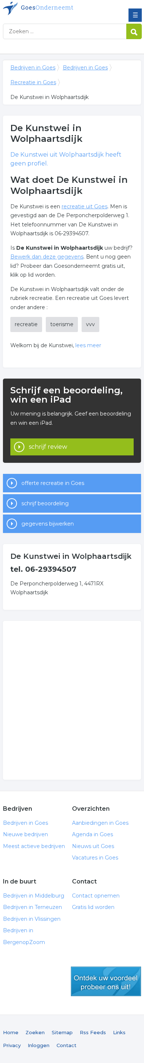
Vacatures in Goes (95, 857)
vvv (90, 324)
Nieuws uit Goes (93, 846)
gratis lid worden (106, 981)
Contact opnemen (96, 895)
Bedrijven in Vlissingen (32, 919)
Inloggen (38, 1045)
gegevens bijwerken (47, 523)
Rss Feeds (93, 1032)
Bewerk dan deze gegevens (46, 256)
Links (119, 1032)
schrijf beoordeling (45, 503)
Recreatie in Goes (33, 82)
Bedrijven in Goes (56, 8)
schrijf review (48, 446)
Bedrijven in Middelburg (33, 895)
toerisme (61, 324)
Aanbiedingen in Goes (100, 823)
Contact (66, 1045)
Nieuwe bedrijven (25, 834)
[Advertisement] (72, 700)
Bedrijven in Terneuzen (32, 907)
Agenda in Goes (92, 834)
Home (10, 1032)
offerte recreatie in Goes (52, 483)
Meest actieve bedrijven (34, 846)
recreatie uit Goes (84, 206)
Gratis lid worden (93, 907)
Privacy (12, 1045)
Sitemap (62, 1032)
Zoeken (35, 1032)
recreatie (26, 324)
